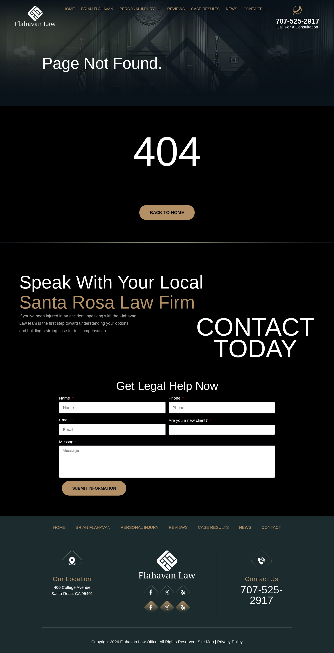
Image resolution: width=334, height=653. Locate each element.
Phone (175, 398)
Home (69, 9)
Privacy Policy (230, 642)
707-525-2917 (297, 21)
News (231, 9)
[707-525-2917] (297, 10)
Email (64, 420)
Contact (253, 9)
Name (65, 398)
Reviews (176, 9)
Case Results (205, 9)
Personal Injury (137, 9)
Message (67, 442)
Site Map (206, 642)
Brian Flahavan (97, 9)
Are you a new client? (189, 420)
